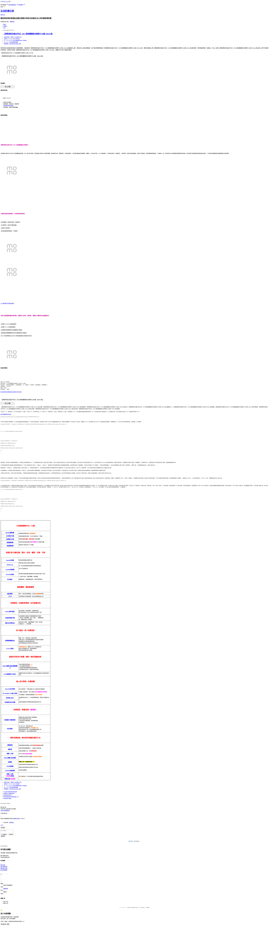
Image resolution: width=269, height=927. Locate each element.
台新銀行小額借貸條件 (9, 793)
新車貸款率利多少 (7, 795)
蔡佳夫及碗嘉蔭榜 (5, 810)
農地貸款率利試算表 (8, 105)
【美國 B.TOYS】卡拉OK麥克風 (11, 38)
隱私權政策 (142, 907)
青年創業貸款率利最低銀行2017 (11, 796)
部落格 (5, 26)
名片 (4, 27)
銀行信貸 (3, 865)
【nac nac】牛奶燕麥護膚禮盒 (10, 42)
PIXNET (124, 907)
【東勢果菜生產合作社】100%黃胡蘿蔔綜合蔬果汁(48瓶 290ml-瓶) (28, 34)
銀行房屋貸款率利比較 (6, 414)
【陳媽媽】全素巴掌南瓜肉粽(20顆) (12, 43)
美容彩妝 (11, 822)
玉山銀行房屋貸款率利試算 (10, 791)
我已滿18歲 (3, 924)
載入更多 (3, 827)
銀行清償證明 (4, 870)
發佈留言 (3, 836)
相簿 (4, 24)
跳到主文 (3, 14)
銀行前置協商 (4, 866)
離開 (8, 924)
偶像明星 (12, 21)
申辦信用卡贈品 (7, 798)
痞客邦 (15, 818)
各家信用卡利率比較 (17, 391)
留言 (18, 818)
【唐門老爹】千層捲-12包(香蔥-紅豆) (12, 37)
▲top (2, 825)
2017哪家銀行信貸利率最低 (7, 303)
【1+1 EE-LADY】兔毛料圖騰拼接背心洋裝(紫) (15, 40)
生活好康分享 (7, 11)
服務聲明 (148, 907)
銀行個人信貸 (4, 868)
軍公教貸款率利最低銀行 (6, 391)
